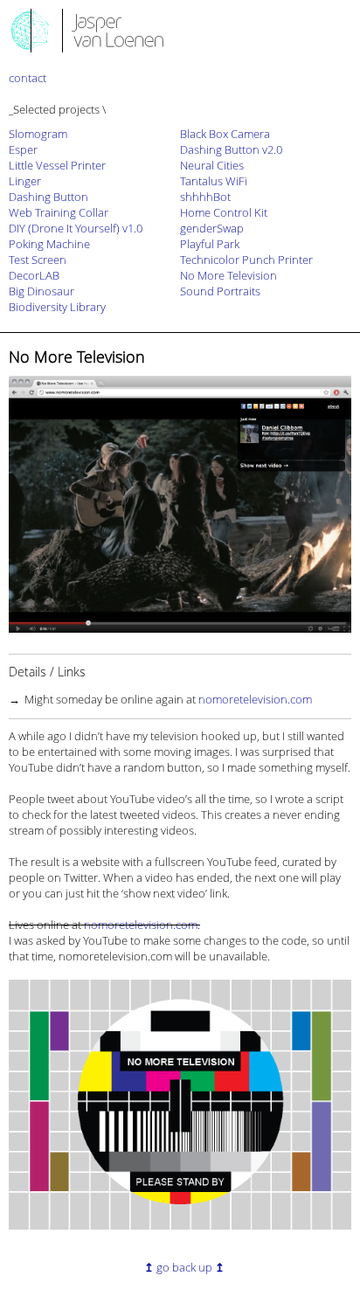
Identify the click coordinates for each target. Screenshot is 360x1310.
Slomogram (38, 134)
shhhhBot (205, 196)
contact (27, 78)
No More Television (228, 275)
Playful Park (209, 244)
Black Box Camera (225, 134)
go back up (184, 1267)
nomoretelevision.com (255, 699)
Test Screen (37, 259)
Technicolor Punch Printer (246, 259)
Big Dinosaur (41, 291)
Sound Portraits (220, 291)
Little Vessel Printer (57, 165)
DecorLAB (34, 275)
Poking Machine (49, 244)
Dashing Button (48, 196)
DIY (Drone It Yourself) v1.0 (75, 228)
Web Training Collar (58, 212)
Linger (25, 181)
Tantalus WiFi (213, 181)
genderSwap (212, 228)
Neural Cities (212, 165)
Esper (23, 149)
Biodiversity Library (57, 307)
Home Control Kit (223, 212)
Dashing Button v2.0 (231, 149)
